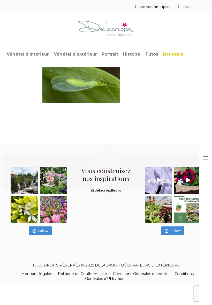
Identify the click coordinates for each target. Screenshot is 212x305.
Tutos (151, 54)
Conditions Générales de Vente (141, 273)
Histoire (131, 54)
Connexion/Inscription (153, 6)
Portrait (110, 54)
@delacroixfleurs (106, 190)
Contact (184, 6)
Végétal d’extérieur (75, 54)
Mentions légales (36, 273)
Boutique (173, 54)
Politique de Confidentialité (82, 273)
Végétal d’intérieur (28, 54)
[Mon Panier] (196, 7)
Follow (43, 230)
